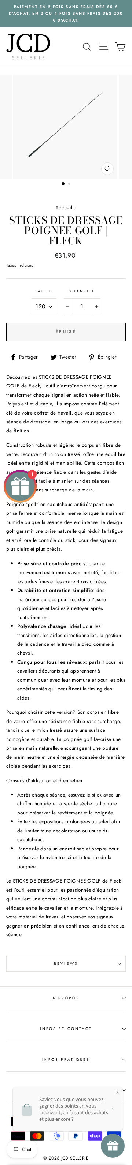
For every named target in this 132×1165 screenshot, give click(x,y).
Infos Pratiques (66, 1059)
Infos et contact (66, 1028)
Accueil (63, 207)
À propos (66, 998)
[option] (66, 14)
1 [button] (63, 184)
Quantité (82, 291)
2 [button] (70, 184)
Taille (44, 291)
